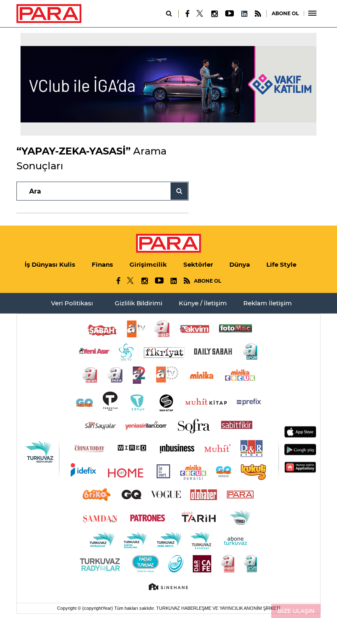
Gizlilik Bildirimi (138, 303)
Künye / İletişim (203, 303)
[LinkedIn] (244, 14)
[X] (200, 13)
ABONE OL (285, 13)
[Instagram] (214, 13)
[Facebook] (187, 13)
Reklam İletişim (267, 303)
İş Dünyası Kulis (50, 264)
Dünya (239, 264)
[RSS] (257, 13)
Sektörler (198, 264)
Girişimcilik (148, 264)
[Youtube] (229, 13)
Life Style (281, 264)
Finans (102, 264)
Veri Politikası (72, 303)
